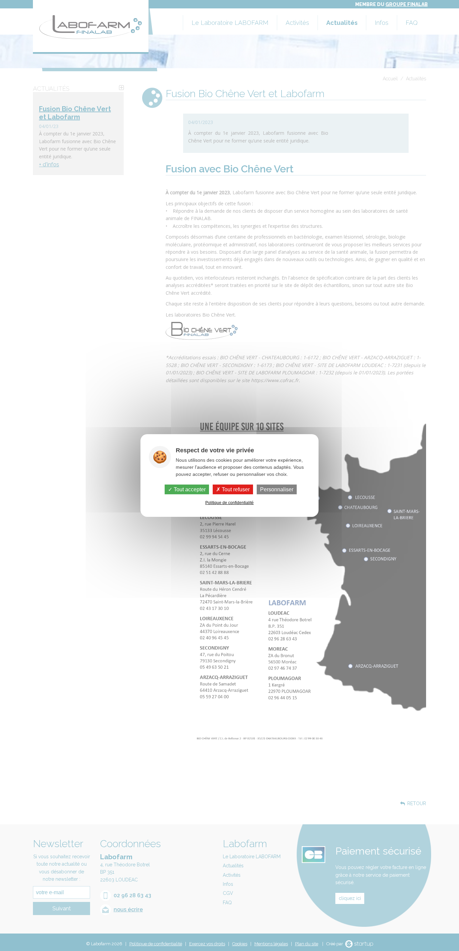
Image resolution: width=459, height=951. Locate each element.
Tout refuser (235, 489)
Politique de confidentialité (229, 502)
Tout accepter (189, 489)
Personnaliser (276, 489)
